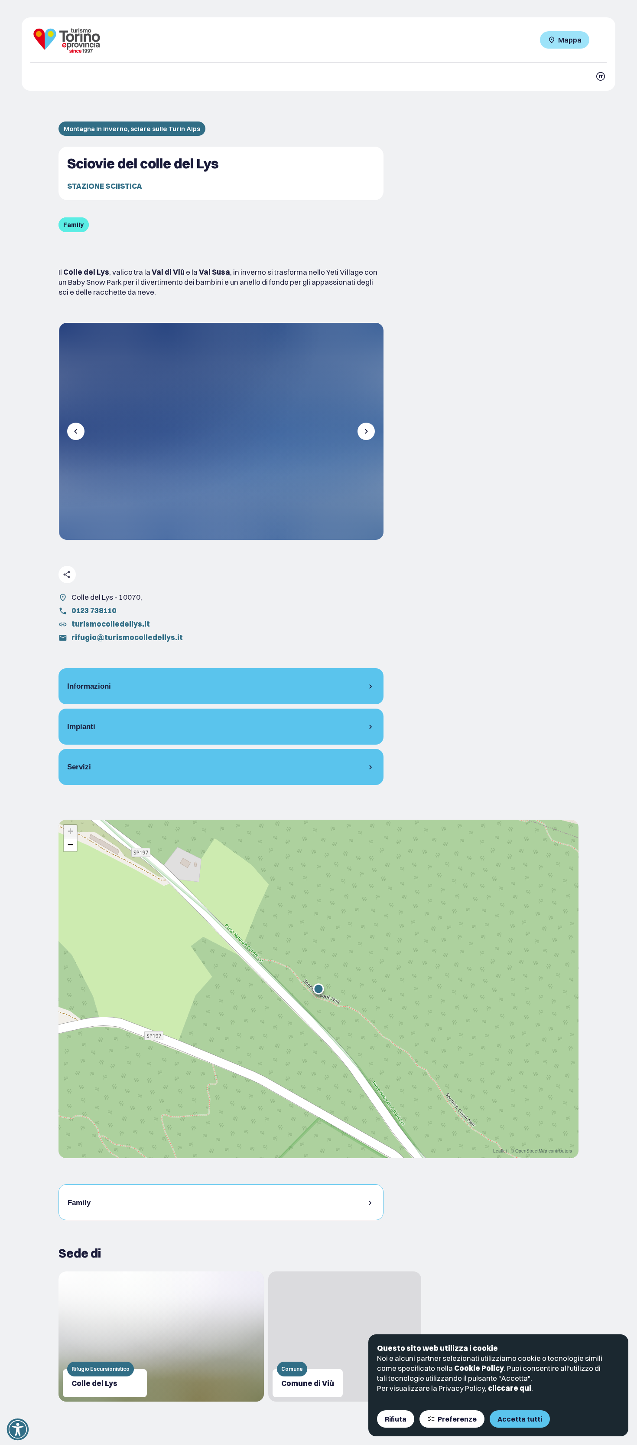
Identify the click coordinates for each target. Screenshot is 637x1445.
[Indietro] (75, 431)
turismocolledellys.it (111, 623)
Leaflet (500, 1151)
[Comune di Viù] (344, 1336)
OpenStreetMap (531, 1151)
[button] (318, 989)
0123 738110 (94, 610)
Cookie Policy (479, 1368)
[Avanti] (366, 431)
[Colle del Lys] (161, 1336)
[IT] (600, 76)
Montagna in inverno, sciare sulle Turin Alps (132, 128)
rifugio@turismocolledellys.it (127, 637)
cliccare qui (509, 1387)
